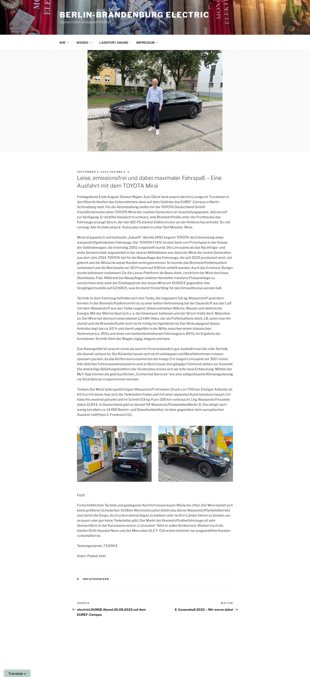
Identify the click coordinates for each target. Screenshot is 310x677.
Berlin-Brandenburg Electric (134, 14)
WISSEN (82, 42)
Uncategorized (96, 579)
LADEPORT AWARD (113, 42)
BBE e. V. (123, 171)
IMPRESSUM (145, 42)
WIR (62, 42)
